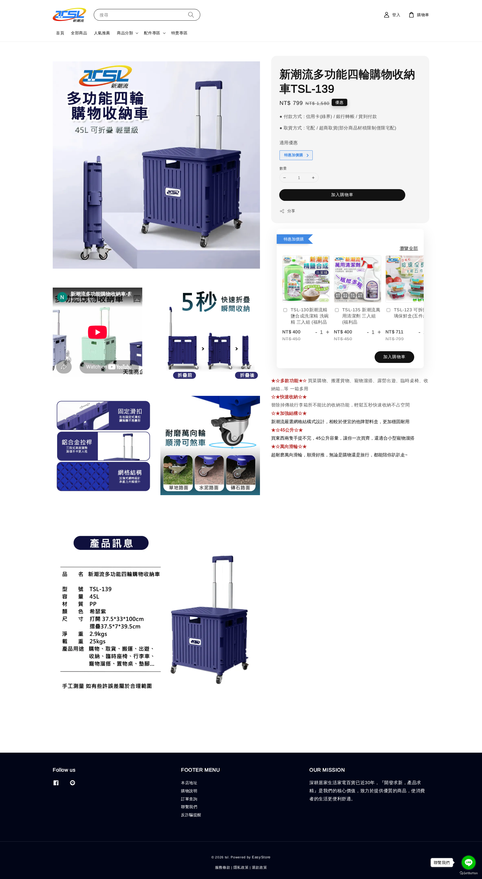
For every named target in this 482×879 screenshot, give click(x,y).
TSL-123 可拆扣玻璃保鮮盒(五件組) (413, 312)
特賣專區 (179, 33)
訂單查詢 (189, 799)
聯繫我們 (189, 807)
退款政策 (259, 867)
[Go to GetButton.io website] (469, 873)
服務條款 (222, 867)
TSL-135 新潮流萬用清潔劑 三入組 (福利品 (361, 316)
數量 (283, 168)
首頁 (60, 33)
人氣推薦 (102, 33)
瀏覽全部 (409, 248)
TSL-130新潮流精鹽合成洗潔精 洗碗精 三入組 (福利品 (310, 316)
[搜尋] (191, 14)
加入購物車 (342, 194)
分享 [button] (291, 211)
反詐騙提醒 (191, 815)
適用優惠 (288, 143)
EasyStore (261, 857)
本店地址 (189, 783)
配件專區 (152, 33)
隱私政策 (241, 867)
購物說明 (189, 791)
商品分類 (125, 33)
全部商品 (79, 33)
